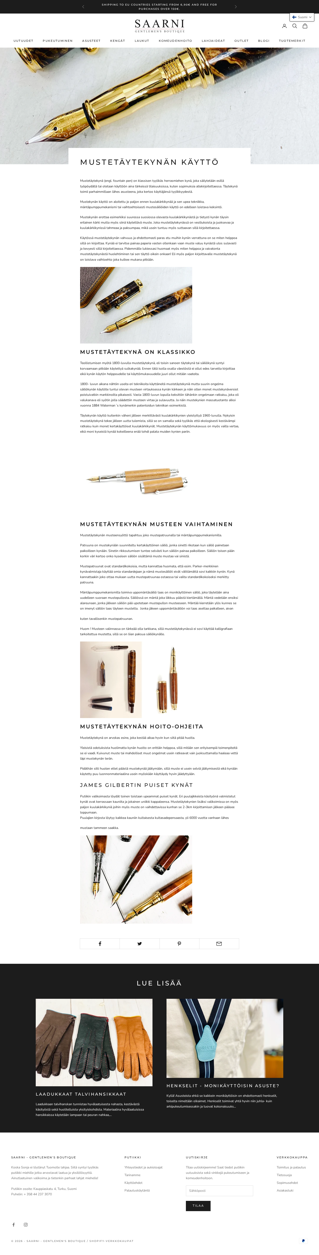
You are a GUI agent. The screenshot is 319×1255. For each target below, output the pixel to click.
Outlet (241, 40)
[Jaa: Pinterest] (179, 944)
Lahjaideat (213, 40)
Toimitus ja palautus (291, 1167)
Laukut (142, 40)
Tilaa (198, 1206)
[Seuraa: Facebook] (13, 1224)
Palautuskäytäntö (137, 1190)
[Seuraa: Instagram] (25, 1224)
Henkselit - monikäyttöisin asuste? (223, 1085)
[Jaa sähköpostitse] (219, 944)
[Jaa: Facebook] (100, 944)
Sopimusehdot (287, 1183)
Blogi (264, 40)
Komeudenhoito (175, 40)
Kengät (117, 40)
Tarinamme (132, 1175)
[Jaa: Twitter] (139, 944)
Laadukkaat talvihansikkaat (81, 1094)
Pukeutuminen (58, 40)
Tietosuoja (284, 1175)
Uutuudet (23, 40)
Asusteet (91, 40)
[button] (302, 17)
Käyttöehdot (133, 1183)
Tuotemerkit (292, 40)
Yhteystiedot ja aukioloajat (143, 1167)
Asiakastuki (285, 1190)
